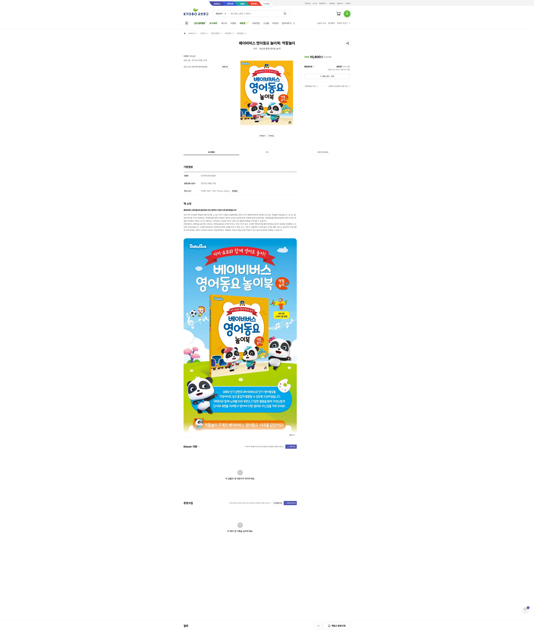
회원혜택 (322, 3)
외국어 (202, 33)
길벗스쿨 (187, 60)
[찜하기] (318, 625)
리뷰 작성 (292, 447)
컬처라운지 (286, 23)
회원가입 (307, 3)
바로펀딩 (256, 23)
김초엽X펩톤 (199, 23)
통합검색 (219, 14)
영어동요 (240, 33)
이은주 (186, 56)
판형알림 (235, 191)
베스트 (224, 23)
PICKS (275, 23)
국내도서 (191, 33)
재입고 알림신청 (339, 625)
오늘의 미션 (321, 23)
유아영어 (228, 33)
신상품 (266, 23)
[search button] (285, 13)
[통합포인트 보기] (314, 66)
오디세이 (213, 23)
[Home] (185, 33)
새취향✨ (243, 23)
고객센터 (347, 3)
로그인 (315, 3)
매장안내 (340, 3)
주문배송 (332, 3)
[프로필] (347, 13)
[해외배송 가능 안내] (317, 86)
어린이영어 (215, 33)
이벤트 (233, 23)
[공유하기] (347, 43)
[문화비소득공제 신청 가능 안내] (349, 86)
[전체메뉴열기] (187, 23)
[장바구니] (338, 13)
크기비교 (271, 136)
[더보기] (294, 23)
